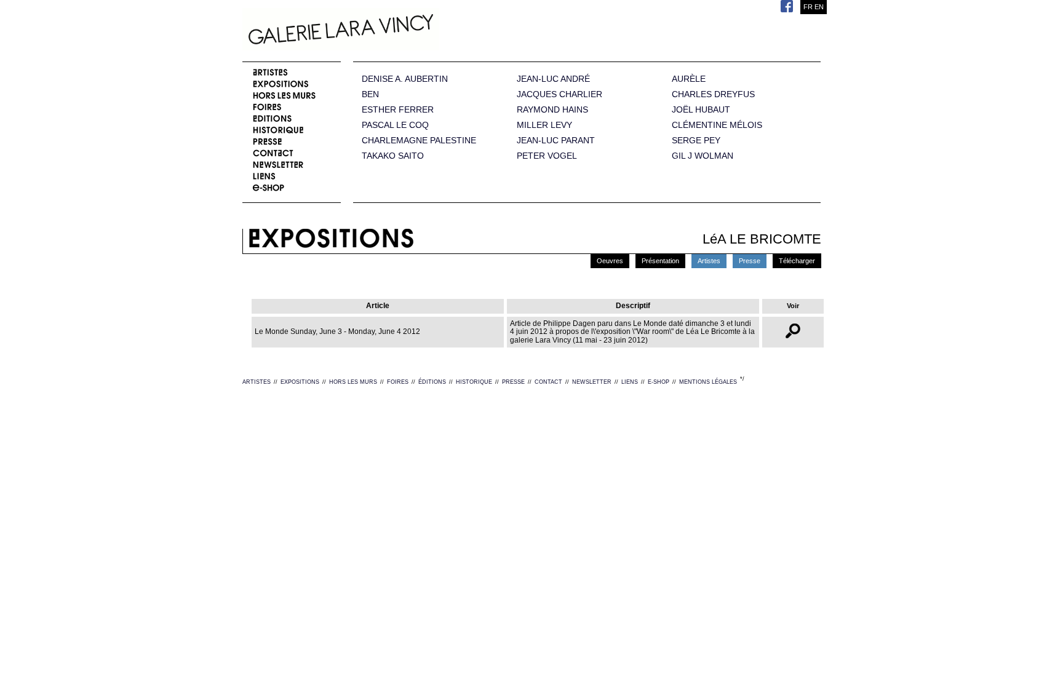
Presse (749, 260)
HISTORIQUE (474, 382)
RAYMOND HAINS (552, 110)
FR (808, 6)
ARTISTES (256, 382)
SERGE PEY (696, 141)
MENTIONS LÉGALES (708, 382)
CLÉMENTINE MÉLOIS (717, 125)
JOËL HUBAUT (701, 110)
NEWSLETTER (591, 382)
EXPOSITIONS (300, 382)
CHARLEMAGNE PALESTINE (419, 141)
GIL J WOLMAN (702, 156)
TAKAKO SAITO (393, 156)
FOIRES (397, 382)
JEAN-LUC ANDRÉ (553, 79)
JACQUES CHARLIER (559, 94)
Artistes (709, 260)
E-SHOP (658, 382)
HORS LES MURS (353, 382)
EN (819, 6)
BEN (370, 94)
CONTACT (548, 382)
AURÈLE (689, 79)
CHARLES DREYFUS (713, 94)
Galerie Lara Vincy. (402, 31)
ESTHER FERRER (398, 110)
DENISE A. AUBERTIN (405, 79)
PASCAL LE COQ (395, 125)
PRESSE (513, 382)
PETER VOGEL (547, 156)
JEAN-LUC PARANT (556, 141)
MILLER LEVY (544, 125)
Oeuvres (610, 260)
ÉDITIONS (432, 382)
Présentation (660, 260)
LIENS (629, 382)
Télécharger (797, 260)
